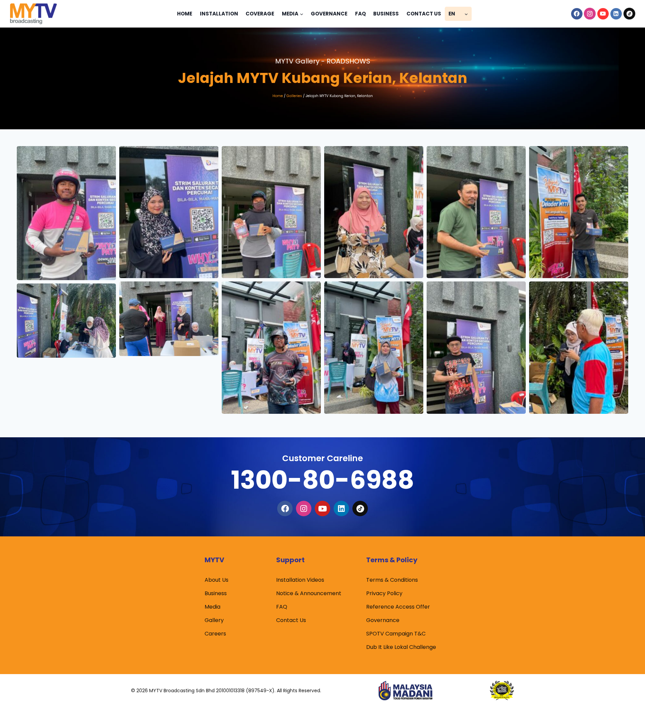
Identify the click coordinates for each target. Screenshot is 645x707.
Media (212, 607)
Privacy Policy (384, 593)
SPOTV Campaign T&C (396, 633)
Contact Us (423, 13)
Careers (215, 633)
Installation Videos (300, 580)
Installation (219, 13)
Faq (360, 13)
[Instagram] (590, 13)
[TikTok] (629, 13)
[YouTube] (603, 13)
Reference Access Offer (398, 607)
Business (386, 13)
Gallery (214, 620)
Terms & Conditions (392, 580)
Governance (329, 13)
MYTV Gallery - (322, 61)
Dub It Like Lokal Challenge (401, 647)
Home (184, 13)
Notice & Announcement (308, 593)
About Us (216, 580)
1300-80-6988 (322, 479)
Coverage (260, 13)
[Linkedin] (616, 13)
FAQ (281, 607)
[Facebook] (577, 13)
